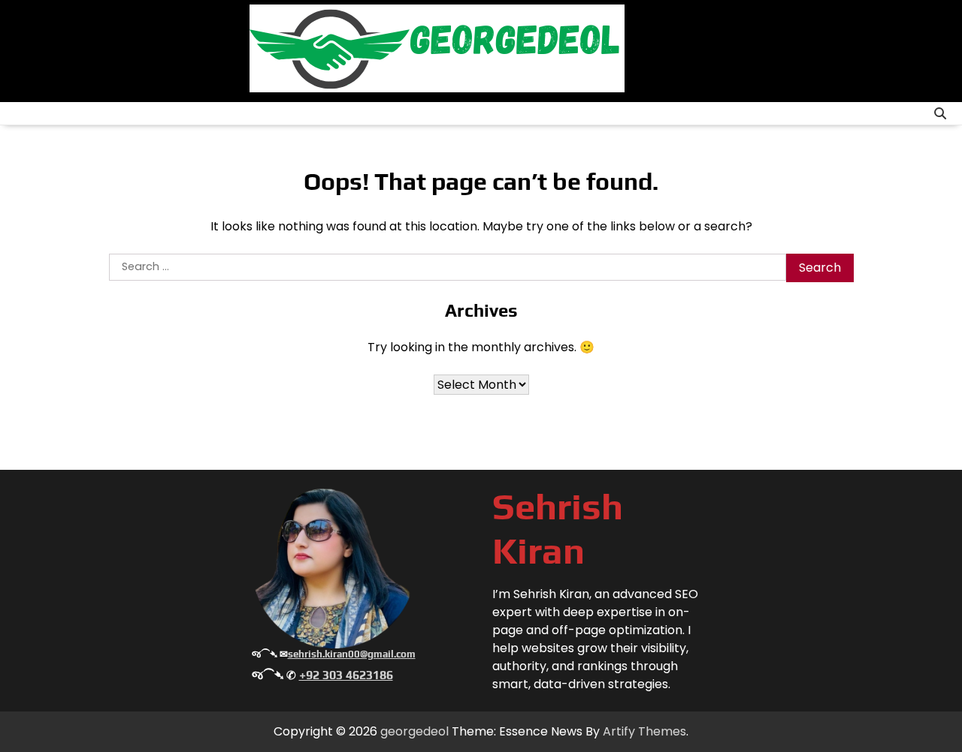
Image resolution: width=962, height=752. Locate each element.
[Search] (940, 113)
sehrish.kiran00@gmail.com (352, 654)
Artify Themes (644, 731)
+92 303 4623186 (346, 675)
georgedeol (414, 731)
